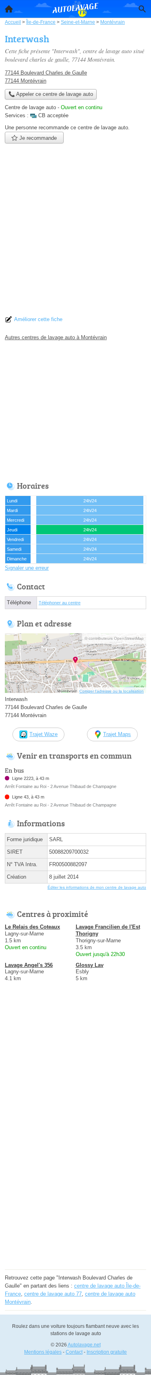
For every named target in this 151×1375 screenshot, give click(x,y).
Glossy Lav (89, 965)
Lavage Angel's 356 (29, 965)
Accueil (9, 9)
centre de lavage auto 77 (53, 1294)
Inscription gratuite (107, 1352)
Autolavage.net (84, 1345)
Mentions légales (43, 1352)
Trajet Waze (43, 734)
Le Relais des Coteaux (32, 927)
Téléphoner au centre (60, 602)
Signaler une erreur (27, 568)
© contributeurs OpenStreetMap (114, 638)
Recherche (142, 9)
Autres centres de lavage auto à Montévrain (56, 337)
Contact (74, 1352)
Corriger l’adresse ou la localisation (111, 691)
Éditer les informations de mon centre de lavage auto (97, 887)
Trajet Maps (117, 734)
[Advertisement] (75, 231)
